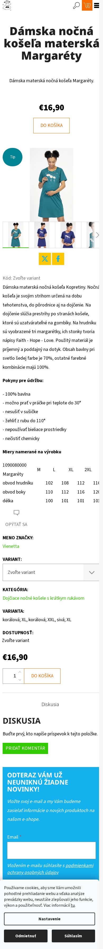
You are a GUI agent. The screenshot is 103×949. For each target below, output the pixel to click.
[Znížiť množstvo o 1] (19, 679)
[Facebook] (58, 259)
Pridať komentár (25, 748)
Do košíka (51, 125)
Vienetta (11, 546)
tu (73, 905)
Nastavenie (49, 919)
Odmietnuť (25, 936)
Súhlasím (73, 936)
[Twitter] (45, 259)
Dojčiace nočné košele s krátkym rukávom (44, 598)
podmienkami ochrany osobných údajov (50, 869)
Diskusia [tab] (50, 704)
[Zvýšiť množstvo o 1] (19, 672)
